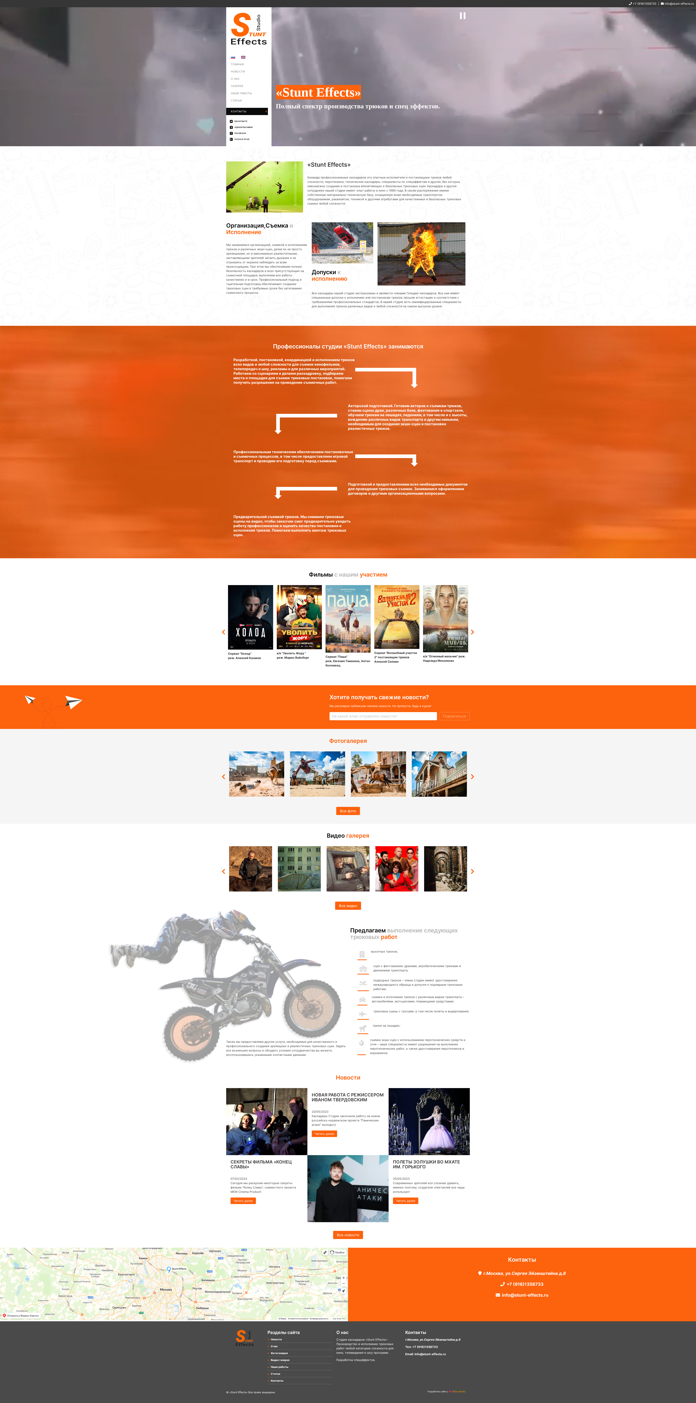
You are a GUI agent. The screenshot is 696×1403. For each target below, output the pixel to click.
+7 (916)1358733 (644, 3)
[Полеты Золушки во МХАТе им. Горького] (429, 1154)
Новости (238, 71)
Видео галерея (280, 1360)
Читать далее (243, 1201)
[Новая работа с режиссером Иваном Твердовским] (348, 1221)
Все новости (348, 1235)
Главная (237, 64)
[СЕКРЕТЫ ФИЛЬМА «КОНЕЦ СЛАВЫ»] (266, 1154)
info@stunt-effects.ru (679, 3)
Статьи (236, 100)
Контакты (238, 111)
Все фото (348, 811)
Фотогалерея (241, 88)
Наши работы (241, 93)
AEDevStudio (458, 1391)
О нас (235, 78)
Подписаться (454, 716)
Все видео (348, 906)
